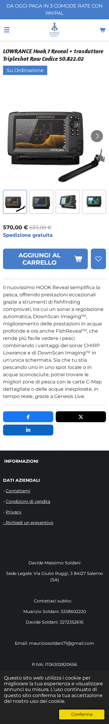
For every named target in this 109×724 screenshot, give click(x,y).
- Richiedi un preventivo (28, 522)
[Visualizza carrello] (102, 30)
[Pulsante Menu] (6, 30)
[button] (15, 202)
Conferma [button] (81, 714)
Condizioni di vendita (28, 501)
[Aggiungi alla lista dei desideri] (98, 259)
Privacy (13, 512)
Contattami (18, 491)
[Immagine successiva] (97, 136)
